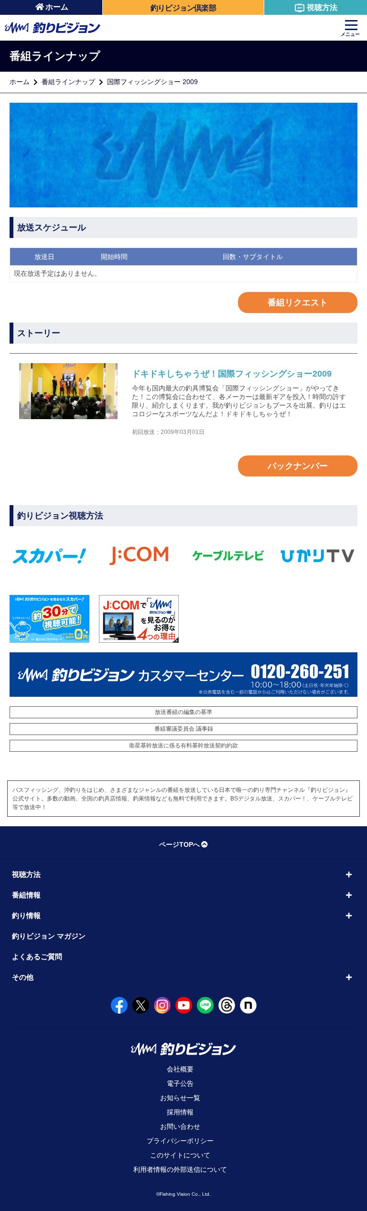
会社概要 (180, 1069)
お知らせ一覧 (180, 1098)
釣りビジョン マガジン (49, 936)
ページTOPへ (179, 844)
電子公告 (180, 1083)
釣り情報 (26, 915)
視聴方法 (322, 7)
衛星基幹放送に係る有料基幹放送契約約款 (183, 745)
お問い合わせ (180, 1126)
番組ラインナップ (68, 82)
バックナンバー (298, 466)
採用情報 (180, 1112)
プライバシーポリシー (180, 1141)
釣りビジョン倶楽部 (183, 8)
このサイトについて (180, 1155)
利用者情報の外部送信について (180, 1169)
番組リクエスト (298, 302)
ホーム (56, 7)
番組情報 (26, 895)
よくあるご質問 (37, 956)
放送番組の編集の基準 (183, 712)
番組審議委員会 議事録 (183, 728)
